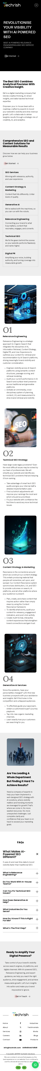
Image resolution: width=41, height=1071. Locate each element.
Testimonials (33, 1027)
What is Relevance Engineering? (12, 874)
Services (6, 1031)
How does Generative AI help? (15, 901)
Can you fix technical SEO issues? (16, 892)
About (5, 1027)
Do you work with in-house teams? (17, 883)
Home (5, 1023)
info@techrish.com (12, 1048)
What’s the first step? (14, 928)
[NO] (39, 1063)
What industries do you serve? (15, 910)
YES (18, 1068)
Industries (34, 1023)
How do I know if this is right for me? (18, 919)
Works (35, 1031)
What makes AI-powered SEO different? (14, 854)
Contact (6, 1039)
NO (24, 1068)
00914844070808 (29, 1048)
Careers (6, 1035)
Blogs (36, 1035)
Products (34, 1039)
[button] (20, 854)
